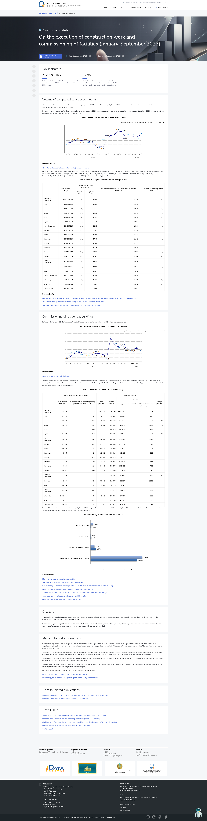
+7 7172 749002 (128, 788)
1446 (44, 802)
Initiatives (149, 8)
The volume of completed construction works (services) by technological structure (71, 305)
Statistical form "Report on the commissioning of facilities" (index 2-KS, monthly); (71, 719)
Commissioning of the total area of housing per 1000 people (64, 596)
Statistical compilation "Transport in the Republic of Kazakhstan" (65, 699)
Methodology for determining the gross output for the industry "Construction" (70, 678)
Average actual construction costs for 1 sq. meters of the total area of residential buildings (74, 593)
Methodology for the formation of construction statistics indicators (65, 674)
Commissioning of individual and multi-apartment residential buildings (67, 589)
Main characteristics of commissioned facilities (58, 579)
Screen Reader (125, 810)
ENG (165, 2)
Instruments (163, 8)
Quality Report (47, 729)
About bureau (117, 8)
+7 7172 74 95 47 (129, 800)
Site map (123, 807)
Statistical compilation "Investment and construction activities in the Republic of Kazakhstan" (75, 695)
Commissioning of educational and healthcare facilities (61, 599)
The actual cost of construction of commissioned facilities (62, 583)
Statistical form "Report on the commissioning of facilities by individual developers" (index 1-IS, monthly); (80, 722)
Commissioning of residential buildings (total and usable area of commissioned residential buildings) (78, 586)
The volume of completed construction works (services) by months (66, 168)
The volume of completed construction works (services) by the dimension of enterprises (73, 302)
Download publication (50, 56)
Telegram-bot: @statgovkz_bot (53, 807)
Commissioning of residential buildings (56, 376)
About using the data (127, 804)
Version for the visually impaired (152, 2)
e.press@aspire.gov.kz (132, 791)
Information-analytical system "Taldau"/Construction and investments (67, 726)
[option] (42, 768)
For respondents (134, 8)
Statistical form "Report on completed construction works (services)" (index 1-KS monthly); (74, 715)
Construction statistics (67, 13)
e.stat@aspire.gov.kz (54, 795)
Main (105, 8)
